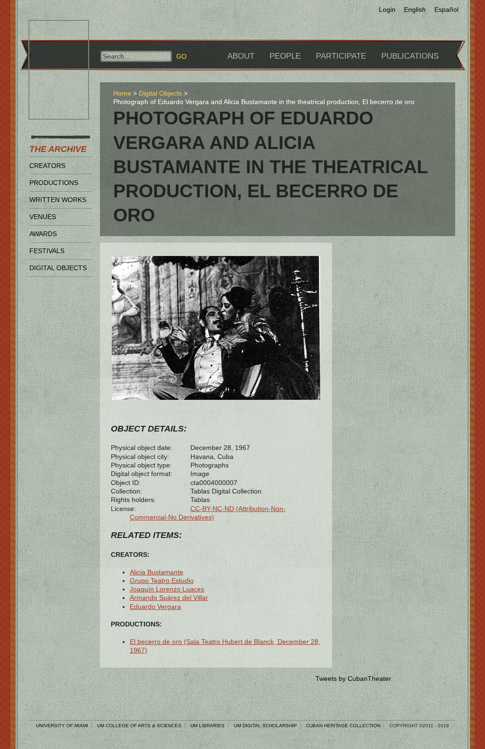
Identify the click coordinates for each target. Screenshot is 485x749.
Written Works (57, 199)
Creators (47, 165)
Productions (53, 182)
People (285, 56)
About (240, 56)
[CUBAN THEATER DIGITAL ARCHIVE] (50, 31)
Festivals (46, 251)
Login (387, 9)
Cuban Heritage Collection (343, 725)
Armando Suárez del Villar (169, 597)
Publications (410, 56)
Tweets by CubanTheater (353, 678)
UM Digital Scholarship (265, 725)
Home (122, 93)
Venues (42, 216)
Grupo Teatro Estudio (162, 580)
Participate (341, 56)
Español (446, 9)
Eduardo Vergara (155, 606)
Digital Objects (58, 268)
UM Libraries (207, 725)
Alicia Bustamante (156, 572)
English (415, 9)
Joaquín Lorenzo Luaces (167, 589)
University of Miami (62, 725)
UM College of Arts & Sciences (139, 725)
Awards (43, 234)
